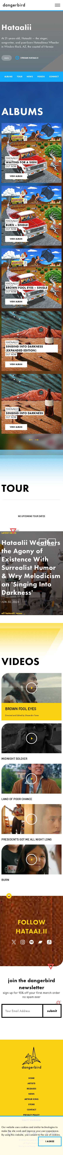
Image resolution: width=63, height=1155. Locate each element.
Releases (31, 1088)
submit (52, 1011)
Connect (54, 76)
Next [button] (52, 542)
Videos (41, 76)
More (6, 58)
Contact (31, 1109)
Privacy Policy (31, 1115)
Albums (8, 76)
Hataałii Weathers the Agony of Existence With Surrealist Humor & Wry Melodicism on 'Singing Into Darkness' (31, 570)
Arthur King (31, 1099)
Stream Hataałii (29, 58)
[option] (31, 311)
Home (31, 1078)
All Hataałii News (13, 613)
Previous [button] (42, 542)
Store (31, 1104)
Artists (31, 1083)
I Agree (49, 1141)
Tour (19, 76)
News (30, 76)
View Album (16, 176)
